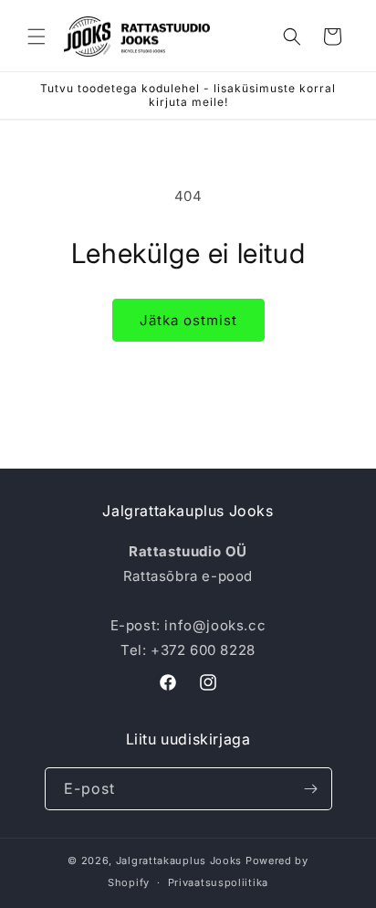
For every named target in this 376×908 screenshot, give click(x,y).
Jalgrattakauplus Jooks (179, 860)
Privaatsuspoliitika (218, 882)
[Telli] (311, 788)
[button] (36, 36)
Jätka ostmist (188, 320)
